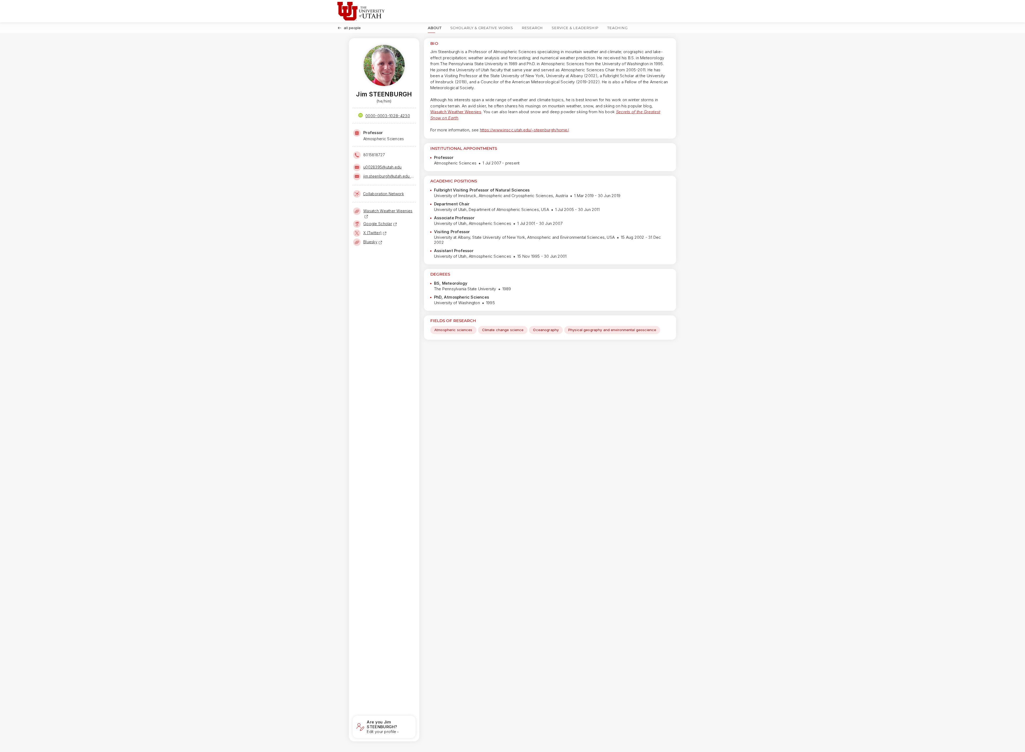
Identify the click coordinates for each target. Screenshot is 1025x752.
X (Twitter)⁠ (372, 232)
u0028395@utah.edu (382, 167)
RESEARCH (532, 28)
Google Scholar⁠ (377, 223)
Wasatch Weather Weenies (455, 111)
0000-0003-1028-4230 (387, 115)
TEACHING (617, 28)
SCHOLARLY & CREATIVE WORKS (481, 28)
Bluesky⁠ (370, 242)
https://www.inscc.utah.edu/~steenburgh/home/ (524, 129)
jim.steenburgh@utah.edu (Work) (389, 176)
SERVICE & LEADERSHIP (575, 28)
